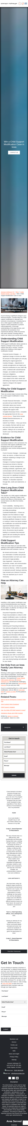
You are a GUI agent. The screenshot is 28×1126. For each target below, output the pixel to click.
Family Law (14, 1045)
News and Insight (14, 1054)
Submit (14, 775)
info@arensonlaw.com (17, 1073)
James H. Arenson (12, 716)
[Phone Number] (22, 3)
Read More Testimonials (14, 951)
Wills (14, 1051)
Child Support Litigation (8, 707)
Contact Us (14, 152)
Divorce (14, 1042)
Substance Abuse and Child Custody (12, 713)
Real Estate (14, 1048)
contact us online (11, 691)
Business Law (14, 1039)
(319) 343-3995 (7, 983)
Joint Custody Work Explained (10, 704)
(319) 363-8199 (18, 1070)
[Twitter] (17, 1078)
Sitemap (14, 1059)
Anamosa (14, 1125)
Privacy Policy (14, 1057)
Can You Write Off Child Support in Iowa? (13, 710)
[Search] (19, 3)
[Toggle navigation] (25, 3)
